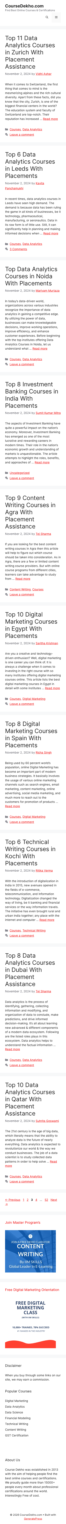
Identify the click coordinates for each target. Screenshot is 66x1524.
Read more (50, 119)
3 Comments (18, 249)
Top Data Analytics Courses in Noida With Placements (31, 276)
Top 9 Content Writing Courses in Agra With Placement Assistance (30, 512)
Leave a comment (22, 134)
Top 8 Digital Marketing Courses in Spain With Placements (31, 734)
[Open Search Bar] (47, 17)
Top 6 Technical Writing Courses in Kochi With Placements (30, 852)
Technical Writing (34, 930)
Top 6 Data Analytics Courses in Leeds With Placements (30, 165)
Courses (15, 129)
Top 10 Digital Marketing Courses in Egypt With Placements (31, 625)
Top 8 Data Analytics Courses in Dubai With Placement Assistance (30, 969)
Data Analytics (32, 129)
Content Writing (20, 589)
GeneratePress (33, 1518)
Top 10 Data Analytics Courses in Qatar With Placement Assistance (30, 1099)
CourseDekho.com (24, 5)
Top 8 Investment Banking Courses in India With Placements (31, 395)
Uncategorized (20, 473)
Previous (12, 1200)
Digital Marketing (34, 699)
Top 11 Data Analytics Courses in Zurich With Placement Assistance (30, 52)
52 (47, 1200)
